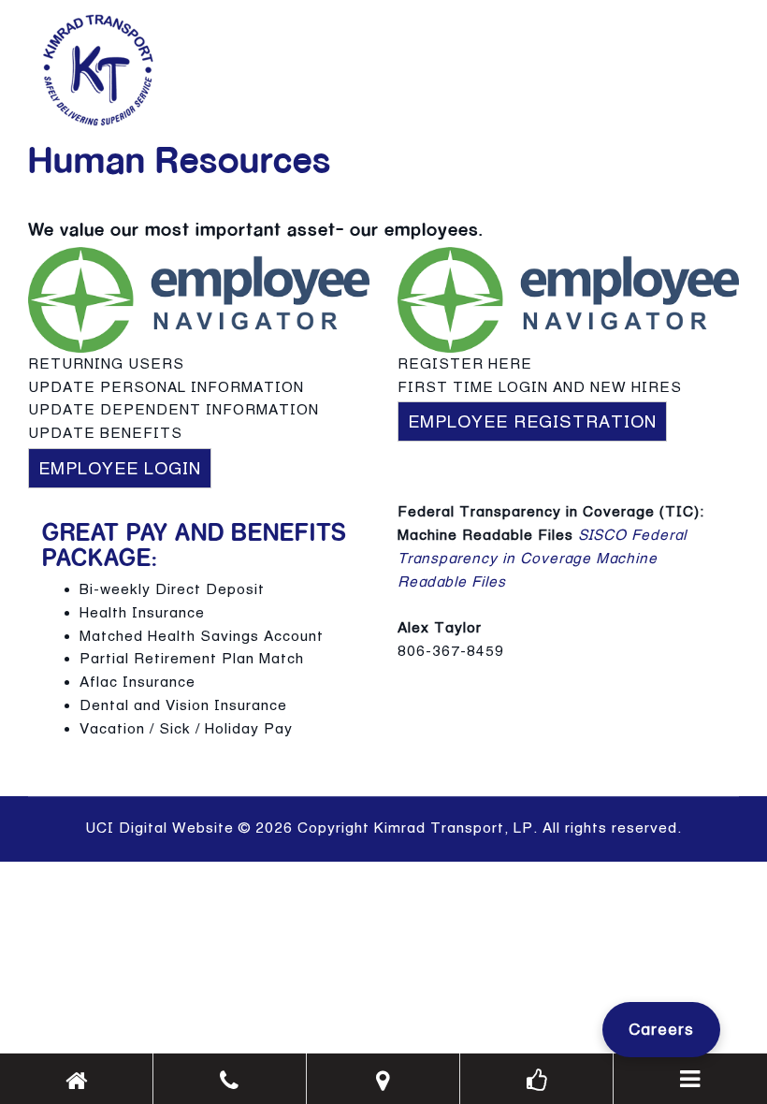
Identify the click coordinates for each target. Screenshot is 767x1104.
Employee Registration (532, 421)
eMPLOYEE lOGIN (119, 468)
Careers (661, 1029)
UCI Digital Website (159, 827)
